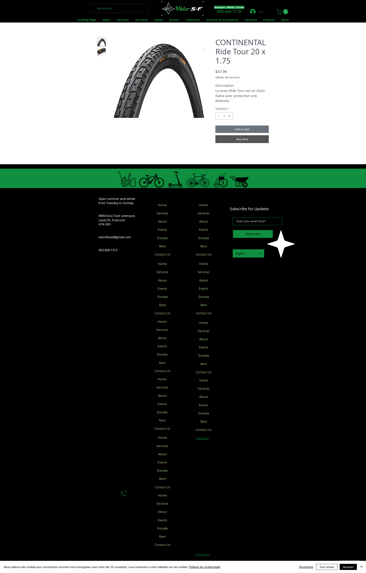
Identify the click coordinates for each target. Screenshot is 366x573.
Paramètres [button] (306, 567)
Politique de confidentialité (204, 567)
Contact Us (162, 254)
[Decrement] (218, 115)
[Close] (361, 567)
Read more (222, 100)
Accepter (348, 567)
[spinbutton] (224, 115)
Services (162, 213)
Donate (162, 238)
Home (162, 205)
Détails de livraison (227, 77)
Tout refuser (326, 567)
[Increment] (230, 115)
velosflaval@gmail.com (115, 237)
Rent (162, 246)
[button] (283, 11)
